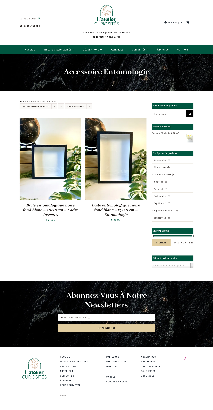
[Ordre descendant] (61, 106)
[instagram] (39, 19)
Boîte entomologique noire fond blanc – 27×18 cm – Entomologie (116, 210)
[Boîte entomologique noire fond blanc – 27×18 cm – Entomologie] (115, 119)
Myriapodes (159, 196)
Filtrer (161, 242)
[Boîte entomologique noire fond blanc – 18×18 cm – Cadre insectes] (50, 119)
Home (23, 101)
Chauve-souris (161, 167)
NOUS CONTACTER (30, 26)
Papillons (158, 203)
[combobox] (172, 265)
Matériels (158, 188)
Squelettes (159, 217)
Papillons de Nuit (163, 210)
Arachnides (159, 159)
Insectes (158, 181)
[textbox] (172, 265)
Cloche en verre (162, 174)
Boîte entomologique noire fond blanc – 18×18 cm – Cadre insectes (50, 210)
